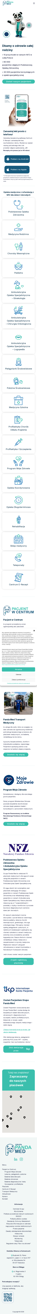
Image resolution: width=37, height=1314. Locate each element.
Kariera (4, 1196)
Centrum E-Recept (9, 1189)
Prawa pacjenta (18, 1229)
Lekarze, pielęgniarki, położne (15, 1174)
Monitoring (18, 1238)
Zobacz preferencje (18, 680)
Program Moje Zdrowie (13, 1172)
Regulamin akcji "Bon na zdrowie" (18, 1243)
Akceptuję (18, 669)
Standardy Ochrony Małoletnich (18, 1221)
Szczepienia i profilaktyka (14, 1184)
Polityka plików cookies (18, 1219)
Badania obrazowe (11, 1179)
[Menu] (34, 3)
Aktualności (6, 1194)
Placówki (5, 1186)
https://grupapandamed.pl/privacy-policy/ (13, 664)
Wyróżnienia (18, 1211)
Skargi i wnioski (18, 1236)
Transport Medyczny (9, 1191)
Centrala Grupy (18, 1209)
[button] (34, 630)
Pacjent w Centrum (9, 1169)
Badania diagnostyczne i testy (15, 1182)
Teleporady (18, 1241)
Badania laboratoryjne (12, 1177)
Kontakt (5, 1199)
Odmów (18, 674)
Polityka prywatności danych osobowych (18, 683)
